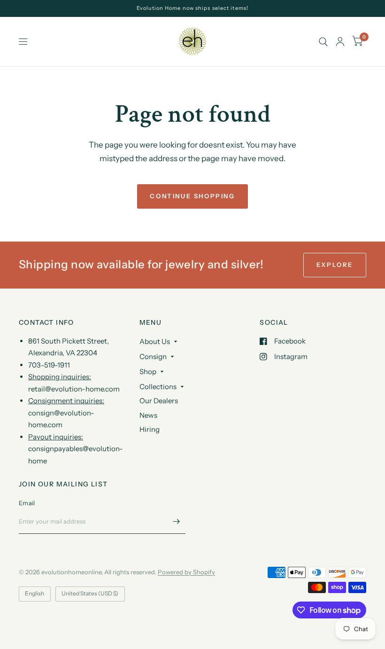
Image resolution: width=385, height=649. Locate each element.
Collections (158, 386)
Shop (147, 371)
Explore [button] (334, 264)
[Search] (323, 41)
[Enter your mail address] (176, 521)
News (148, 415)
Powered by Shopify (186, 572)
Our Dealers (158, 400)
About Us (154, 341)
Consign (153, 356)
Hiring (149, 429)
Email (27, 503)
